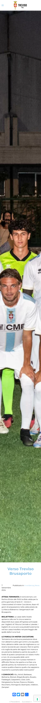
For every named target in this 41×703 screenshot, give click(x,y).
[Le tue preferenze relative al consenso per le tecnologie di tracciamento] (37, 699)
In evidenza (29, 585)
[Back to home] (20, 5)
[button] (3, 5)
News (37, 585)
